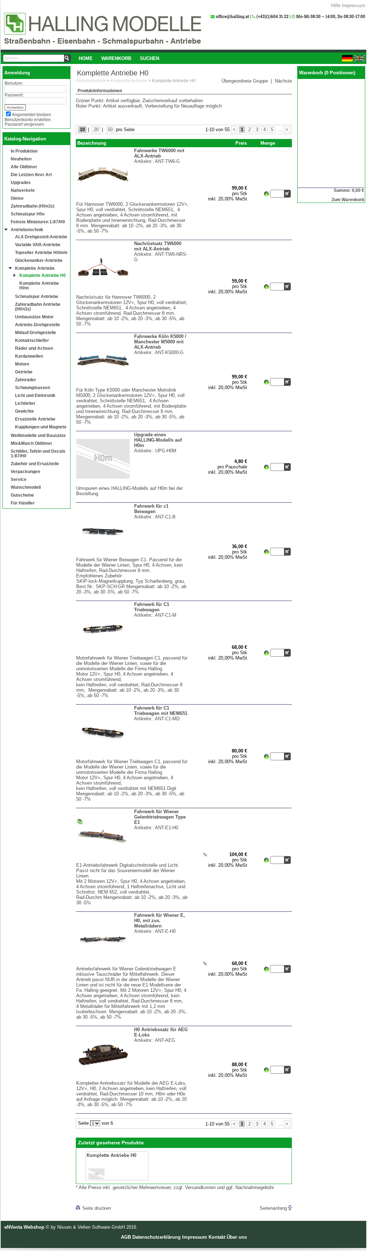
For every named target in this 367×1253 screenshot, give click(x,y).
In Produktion (24, 151)
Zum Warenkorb (348, 199)
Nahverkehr (23, 190)
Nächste (283, 81)
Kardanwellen (29, 356)
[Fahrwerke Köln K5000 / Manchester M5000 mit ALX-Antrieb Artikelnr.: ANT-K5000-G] (132, 385)
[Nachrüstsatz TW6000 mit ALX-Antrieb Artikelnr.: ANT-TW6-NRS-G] (132, 292)
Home (86, 58)
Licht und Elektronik (35, 395)
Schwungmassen (32, 387)
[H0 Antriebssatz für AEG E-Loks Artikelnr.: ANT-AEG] (132, 1079)
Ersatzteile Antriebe (35, 419)
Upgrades (21, 182)
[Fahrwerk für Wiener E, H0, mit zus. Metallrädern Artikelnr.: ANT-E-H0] (132, 964)
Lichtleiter (25, 403)
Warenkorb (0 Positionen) (327, 72)
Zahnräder (25, 379)
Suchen (149, 58)
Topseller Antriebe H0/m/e (41, 252)
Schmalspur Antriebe (36, 296)
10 (82, 129)
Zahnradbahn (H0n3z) (32, 206)
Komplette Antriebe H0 (42, 275)
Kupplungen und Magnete (41, 426)
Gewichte (24, 411)
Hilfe (336, 5)
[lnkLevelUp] (90, 1198)
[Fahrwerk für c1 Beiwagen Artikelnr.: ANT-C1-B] (132, 555)
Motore (22, 364)
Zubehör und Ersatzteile (35, 463)
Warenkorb (116, 58)
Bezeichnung (91, 143)
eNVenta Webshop (24, 1227)
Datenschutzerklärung (156, 1237)
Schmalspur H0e (28, 214)
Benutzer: (14, 83)
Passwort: (14, 95)
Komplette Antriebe (35, 268)
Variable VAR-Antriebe (37, 244)
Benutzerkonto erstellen (28, 119)
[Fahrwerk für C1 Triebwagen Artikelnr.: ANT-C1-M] (132, 653)
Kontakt (217, 1237)
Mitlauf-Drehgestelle (35, 332)
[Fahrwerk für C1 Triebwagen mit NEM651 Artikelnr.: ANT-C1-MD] (132, 757)
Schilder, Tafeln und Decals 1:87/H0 (38, 453)
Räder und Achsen (34, 348)
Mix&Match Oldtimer (31, 443)
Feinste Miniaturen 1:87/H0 (38, 221)
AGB (126, 1237)
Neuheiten (21, 158)
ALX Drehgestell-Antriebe (41, 236)
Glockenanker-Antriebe (39, 260)
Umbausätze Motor (34, 316)
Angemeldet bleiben (31, 114)
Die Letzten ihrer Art (31, 174)
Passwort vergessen (24, 124)
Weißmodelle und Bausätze (38, 435)
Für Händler (23, 503)
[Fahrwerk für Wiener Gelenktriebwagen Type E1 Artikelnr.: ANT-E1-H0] (132, 861)
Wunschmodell (26, 487)
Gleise (17, 198)
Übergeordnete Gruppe (244, 81)
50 (110, 129)
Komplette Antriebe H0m (39, 285)
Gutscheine (22, 495)
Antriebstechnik (27, 229)
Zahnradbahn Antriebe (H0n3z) (37, 306)
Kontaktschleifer (32, 340)
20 (96, 129)
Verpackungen (25, 471)
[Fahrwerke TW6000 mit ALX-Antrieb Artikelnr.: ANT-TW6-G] (132, 200)
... (280, 129)
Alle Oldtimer (24, 166)
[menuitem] (85, 58)
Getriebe (24, 371)
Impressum (353, 5)
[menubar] (118, 58)
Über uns (237, 1237)
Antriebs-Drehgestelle (37, 324)
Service (18, 479)
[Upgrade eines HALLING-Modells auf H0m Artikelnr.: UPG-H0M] (132, 484)
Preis (241, 143)
